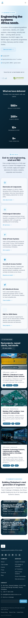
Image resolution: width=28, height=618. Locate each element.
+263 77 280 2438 (8, 592)
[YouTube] (12, 555)
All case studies (7, 348)
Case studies (6, 300)
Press (2, 570)
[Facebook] (2, 555)
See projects (6, 325)
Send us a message (8, 597)
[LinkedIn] (5, 555)
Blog (2, 575)
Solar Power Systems (18, 572)
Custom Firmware (20, 562)
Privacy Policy (4, 612)
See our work (7, 49)
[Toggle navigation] (25, 3)
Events (3, 567)
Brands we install (8, 275)
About (2, 562)
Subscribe (23, 601)
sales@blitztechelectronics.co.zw (12, 594)
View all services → (20, 579)
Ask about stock (7, 200)
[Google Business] (19, 555)
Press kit (3, 572)
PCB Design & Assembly (19, 565)
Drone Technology (20, 576)
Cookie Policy (20, 612)
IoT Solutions (18, 569)
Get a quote (6, 250)
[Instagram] (9, 555)
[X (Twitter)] (16, 555)
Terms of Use (12, 612)
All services (6, 225)
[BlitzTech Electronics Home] (2, 3)
